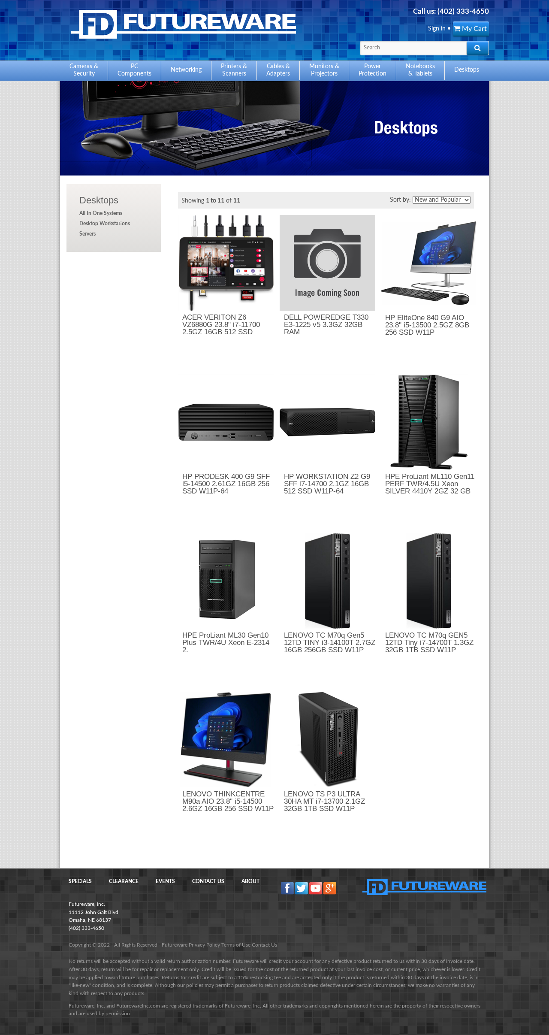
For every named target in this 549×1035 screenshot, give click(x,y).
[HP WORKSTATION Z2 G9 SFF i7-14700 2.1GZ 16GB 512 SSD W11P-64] (327, 422)
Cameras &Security (83, 70)
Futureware (174, 944)
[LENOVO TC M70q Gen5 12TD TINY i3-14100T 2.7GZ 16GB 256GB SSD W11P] (327, 581)
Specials (80, 881)
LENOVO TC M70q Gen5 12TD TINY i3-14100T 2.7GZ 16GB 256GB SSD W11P (329, 642)
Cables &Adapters (278, 70)
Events (165, 881)
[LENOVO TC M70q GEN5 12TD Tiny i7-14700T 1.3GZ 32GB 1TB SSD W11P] (429, 581)
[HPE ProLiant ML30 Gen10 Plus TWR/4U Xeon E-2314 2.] (226, 581)
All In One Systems (100, 213)
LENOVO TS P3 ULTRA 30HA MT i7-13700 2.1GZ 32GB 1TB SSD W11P (324, 801)
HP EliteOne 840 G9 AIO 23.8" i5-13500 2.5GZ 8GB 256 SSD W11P (427, 325)
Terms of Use (235, 944)
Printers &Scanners (234, 70)
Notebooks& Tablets (420, 70)
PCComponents (134, 70)
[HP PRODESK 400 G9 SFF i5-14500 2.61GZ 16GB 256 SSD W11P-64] (226, 422)
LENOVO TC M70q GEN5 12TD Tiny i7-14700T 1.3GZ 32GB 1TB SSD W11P (429, 642)
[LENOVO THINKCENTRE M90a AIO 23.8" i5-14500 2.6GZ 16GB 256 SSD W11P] (226, 739)
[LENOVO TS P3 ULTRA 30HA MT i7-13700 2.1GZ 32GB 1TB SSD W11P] (327, 739)
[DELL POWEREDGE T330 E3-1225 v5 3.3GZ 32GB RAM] (327, 263)
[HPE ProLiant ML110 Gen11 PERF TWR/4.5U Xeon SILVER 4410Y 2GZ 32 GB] (429, 422)
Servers (87, 233)
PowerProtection (372, 70)
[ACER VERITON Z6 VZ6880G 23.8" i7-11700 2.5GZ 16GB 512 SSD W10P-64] (226, 263)
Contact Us (208, 881)
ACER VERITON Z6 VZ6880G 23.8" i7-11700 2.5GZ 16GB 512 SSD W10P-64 (221, 328)
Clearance (124, 881)
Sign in (437, 29)
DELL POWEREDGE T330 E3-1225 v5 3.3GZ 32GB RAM (326, 324)
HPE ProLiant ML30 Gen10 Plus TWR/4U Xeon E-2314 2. (225, 642)
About (250, 881)
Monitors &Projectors (324, 70)
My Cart (473, 28)
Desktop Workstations (104, 223)
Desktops (98, 200)
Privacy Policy (204, 944)
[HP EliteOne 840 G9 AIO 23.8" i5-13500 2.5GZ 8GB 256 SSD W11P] (429, 263)
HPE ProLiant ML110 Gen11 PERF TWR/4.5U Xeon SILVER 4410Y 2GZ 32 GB (429, 484)
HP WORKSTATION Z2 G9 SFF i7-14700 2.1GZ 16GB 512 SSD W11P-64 (327, 484)
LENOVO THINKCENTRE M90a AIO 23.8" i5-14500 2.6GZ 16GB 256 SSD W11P (228, 801)
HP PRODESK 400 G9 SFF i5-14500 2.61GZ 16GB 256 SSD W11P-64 (226, 484)
